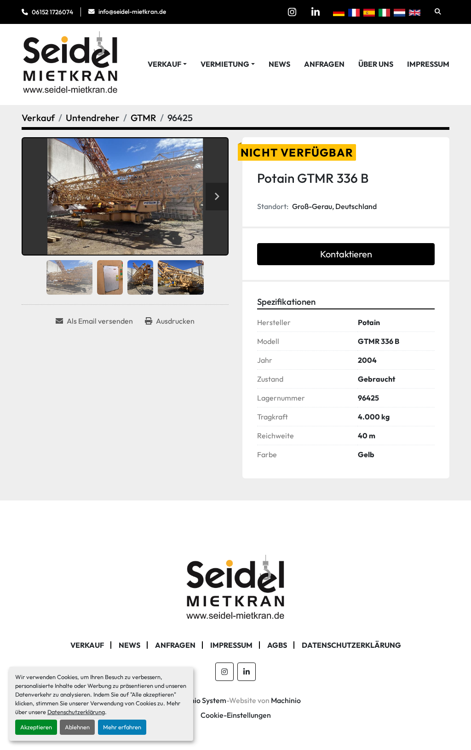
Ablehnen (77, 727)
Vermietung (225, 64)
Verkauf (164, 64)
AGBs (277, 645)
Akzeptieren (36, 727)
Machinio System (198, 700)
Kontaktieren (346, 254)
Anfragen (324, 64)
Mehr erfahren (122, 727)
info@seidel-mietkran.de (132, 11)
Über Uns (375, 64)
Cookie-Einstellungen (236, 715)
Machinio (286, 700)
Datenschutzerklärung (76, 711)
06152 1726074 (52, 12)
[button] (167, 64)
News (279, 64)
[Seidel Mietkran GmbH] (236, 588)
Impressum (428, 64)
